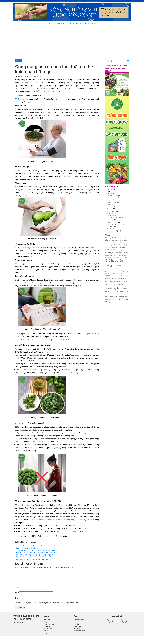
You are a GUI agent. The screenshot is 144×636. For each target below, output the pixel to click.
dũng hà (111, 252)
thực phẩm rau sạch (110, 296)
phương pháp (78, 626)
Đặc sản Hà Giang (112, 196)
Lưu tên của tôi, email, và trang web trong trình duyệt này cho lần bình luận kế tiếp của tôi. (48, 603)
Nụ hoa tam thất (22, 99)
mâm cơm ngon (112, 278)
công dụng (119, 250)
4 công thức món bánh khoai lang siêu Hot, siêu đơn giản (36, 546)
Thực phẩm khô (111, 222)
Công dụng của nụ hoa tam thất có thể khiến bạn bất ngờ (76, 23)
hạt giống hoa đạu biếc (116, 273)
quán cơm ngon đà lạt (114, 291)
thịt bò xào (126, 294)
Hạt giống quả (111, 204)
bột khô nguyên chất (110, 238)
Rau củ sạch (110, 215)
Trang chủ (47, 1)
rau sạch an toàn (109, 294)
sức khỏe (77, 628)
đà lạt (114, 299)
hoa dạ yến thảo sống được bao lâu (117, 268)
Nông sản (54, 1)
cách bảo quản (79, 619)
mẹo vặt (76, 622)
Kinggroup (52, 91)
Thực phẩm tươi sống (113, 224)
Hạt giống (73, 1)
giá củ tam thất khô (122, 257)
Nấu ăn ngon (81, 1)
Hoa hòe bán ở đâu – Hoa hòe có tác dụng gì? (32, 559)
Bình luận (19, 588)
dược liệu (109, 193)
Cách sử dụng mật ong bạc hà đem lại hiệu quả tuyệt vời (35, 552)
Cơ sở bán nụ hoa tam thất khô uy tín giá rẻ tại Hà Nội (47, 339)
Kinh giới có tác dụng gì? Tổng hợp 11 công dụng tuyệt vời (36, 555)
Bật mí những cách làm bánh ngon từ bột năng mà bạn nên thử (38, 557)
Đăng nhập (96, 1)
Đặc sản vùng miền (113, 198)
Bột (107, 191)
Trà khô (109, 229)
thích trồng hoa (118, 294)
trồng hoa (120, 296)
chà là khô (109, 240)
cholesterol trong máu (122, 238)
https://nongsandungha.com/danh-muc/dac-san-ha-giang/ (51, 520)
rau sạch (126, 291)
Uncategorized (111, 231)
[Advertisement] (72, 41)
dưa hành (117, 252)
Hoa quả (109, 207)
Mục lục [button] (19, 61)
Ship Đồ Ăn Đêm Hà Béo (114, 218)
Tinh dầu (109, 226)
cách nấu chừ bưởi (113, 247)
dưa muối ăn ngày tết (112, 255)
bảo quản (109, 189)
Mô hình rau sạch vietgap (116, 281)
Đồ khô (108, 200)
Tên (17, 593)
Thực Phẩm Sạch (64, 1)
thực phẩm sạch (79, 630)
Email (17, 598)
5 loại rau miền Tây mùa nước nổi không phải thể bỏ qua (35, 550)
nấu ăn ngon (124, 288)
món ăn (118, 278)
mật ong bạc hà (115, 285)
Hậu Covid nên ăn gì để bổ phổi (27, 548)
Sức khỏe (109, 220)
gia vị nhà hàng (112, 257)
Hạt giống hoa (111, 202)
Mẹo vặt (89, 1)
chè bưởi (116, 240)
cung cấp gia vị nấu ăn (117, 242)
